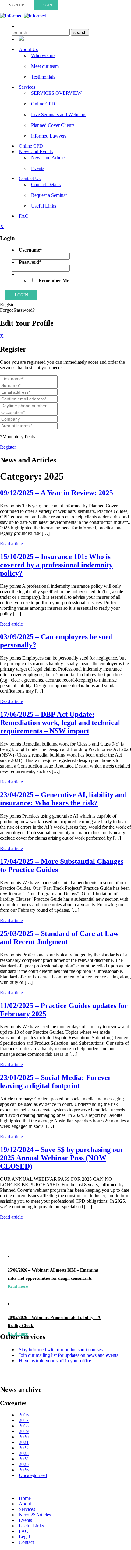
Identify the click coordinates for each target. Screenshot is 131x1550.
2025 (24, 1464)
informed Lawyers (48, 135)
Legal (24, 1536)
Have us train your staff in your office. (55, 1360)
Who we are (43, 55)
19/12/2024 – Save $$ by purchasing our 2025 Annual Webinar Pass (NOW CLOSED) (61, 1158)
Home (25, 1498)
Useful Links (43, 205)
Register (8, 304)
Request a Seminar (49, 195)
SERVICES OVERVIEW (56, 93)
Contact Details (46, 184)
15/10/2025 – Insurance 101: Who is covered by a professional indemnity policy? (56, 565)
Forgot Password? (17, 310)
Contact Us (30, 178)
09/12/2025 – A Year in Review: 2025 (56, 493)
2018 (24, 1425)
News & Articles (35, 1514)
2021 (24, 1442)
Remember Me (53, 280)
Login (46, 5)
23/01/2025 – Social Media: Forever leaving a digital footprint (55, 1081)
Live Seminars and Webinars (58, 114)
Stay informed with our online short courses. (61, 1349)
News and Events (36, 151)
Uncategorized (33, 1475)
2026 (24, 1469)
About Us (28, 49)
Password (30, 262)
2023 (24, 1453)
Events (37, 168)
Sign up (16, 5)
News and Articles (48, 157)
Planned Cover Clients (52, 125)
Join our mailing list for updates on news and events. (69, 1355)
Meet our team (45, 66)
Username (30, 249)
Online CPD (43, 103)
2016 (24, 1414)
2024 (24, 1458)
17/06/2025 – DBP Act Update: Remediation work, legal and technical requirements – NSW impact (60, 722)
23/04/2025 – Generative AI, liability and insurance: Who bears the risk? (63, 799)
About (25, 1503)
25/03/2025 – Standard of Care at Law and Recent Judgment (59, 938)
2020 (24, 1436)
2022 (24, 1447)
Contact (26, 1542)
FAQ (24, 216)
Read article (11, 543)
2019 (24, 1431)
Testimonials (43, 76)
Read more (18, 1286)
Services (27, 87)
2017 (24, 1420)
